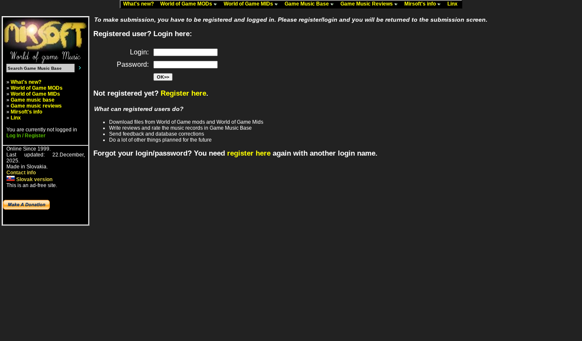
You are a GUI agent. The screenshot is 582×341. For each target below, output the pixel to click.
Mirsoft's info (420, 4)
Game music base (33, 100)
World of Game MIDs (249, 4)
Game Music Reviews (367, 4)
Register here (183, 93)
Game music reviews (36, 106)
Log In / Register (26, 136)
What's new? (140, 4)
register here (249, 153)
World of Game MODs (186, 4)
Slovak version (33, 179)
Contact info (21, 173)
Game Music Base (307, 4)
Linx (454, 4)
